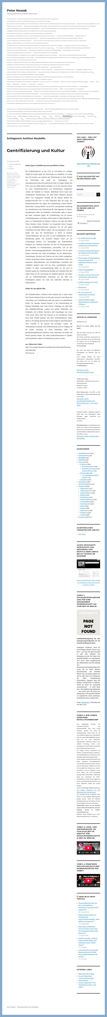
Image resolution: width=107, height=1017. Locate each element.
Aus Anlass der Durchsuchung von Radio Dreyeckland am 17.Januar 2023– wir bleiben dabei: (27, 67)
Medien (82, 508)
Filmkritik (81, 460)
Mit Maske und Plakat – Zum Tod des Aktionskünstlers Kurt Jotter (21, 60)
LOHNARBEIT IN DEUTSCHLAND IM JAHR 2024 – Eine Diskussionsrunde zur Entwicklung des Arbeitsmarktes (31, 31)
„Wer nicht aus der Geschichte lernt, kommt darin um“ (19, 52)
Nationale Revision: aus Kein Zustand (71, 50)
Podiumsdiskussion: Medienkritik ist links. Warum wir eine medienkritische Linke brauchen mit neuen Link (31, 35)
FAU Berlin (12, 179)
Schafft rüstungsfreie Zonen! (88, 282)
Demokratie (40, 84)
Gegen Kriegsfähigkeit (85, 270)
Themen (44, 116)
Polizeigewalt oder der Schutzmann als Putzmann (76, 45)
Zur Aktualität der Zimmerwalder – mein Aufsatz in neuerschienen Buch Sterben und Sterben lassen (29, 33)
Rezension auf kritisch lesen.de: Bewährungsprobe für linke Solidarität (23, 93)
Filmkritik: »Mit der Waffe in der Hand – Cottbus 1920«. (45, 52)
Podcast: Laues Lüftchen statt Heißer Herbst (17, 50)
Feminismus (84, 497)
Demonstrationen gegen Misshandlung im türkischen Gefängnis (88, 302)
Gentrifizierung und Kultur (36, 150)
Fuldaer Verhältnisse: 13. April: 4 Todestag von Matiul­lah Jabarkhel (21, 72)
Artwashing (15, 176)
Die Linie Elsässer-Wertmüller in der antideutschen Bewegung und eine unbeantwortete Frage (28, 21)
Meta (22, 118)
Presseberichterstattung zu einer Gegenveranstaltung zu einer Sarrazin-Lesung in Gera (27, 123)
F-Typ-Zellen (24, 84)
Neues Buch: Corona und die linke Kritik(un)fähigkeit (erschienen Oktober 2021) (25, 109)
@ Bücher (83, 464)
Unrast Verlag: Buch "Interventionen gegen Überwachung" (86, 978)
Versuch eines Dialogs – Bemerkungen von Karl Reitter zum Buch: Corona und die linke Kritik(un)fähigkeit (64, 93)
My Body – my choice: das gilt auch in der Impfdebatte (71, 88)
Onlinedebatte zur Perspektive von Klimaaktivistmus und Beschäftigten (45, 50)
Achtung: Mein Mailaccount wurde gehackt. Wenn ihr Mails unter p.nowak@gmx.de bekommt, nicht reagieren (32, 55)
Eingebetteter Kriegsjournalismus (84, 69)
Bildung (82, 495)
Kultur (11, 166)
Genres (50, 116)
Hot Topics (82, 534)
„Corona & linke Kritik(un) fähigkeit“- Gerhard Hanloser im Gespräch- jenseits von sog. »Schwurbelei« (29, 111)
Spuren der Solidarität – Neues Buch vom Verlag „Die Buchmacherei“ (22, 38)
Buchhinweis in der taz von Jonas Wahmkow (88, 91)
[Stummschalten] (95, 852)
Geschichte (82, 482)
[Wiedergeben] (79, 852)
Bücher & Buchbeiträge (79, 116)
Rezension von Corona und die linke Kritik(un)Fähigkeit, (19, 91)
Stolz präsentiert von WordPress (28, 1007)
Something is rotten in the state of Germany (64, 69)
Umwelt (82, 515)
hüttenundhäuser (15, 164)
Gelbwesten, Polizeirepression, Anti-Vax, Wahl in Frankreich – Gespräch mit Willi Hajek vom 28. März (29, 79)
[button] (82, 223)
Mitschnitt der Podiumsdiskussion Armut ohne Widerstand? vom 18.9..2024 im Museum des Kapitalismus (65, 28)
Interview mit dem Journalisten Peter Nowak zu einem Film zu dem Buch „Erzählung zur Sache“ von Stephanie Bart (59, 40)
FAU (8, 179)
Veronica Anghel (84, 517)
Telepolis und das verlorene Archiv (14, 26)
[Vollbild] (98, 852)
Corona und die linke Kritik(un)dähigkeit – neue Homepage (20, 57)
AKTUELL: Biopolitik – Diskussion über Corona (29, 116)
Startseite (9, 116)
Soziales (11, 168)
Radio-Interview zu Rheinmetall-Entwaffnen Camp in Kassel (72, 55)
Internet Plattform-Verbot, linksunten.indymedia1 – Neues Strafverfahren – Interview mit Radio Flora (30, 69)
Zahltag (8, 84)
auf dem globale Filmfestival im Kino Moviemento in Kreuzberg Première (88, 790)
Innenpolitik (84, 502)
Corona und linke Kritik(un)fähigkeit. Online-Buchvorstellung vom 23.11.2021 (61, 109)
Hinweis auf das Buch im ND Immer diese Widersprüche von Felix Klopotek (24, 96)
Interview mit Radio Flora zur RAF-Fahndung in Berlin (19, 40)
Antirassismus (83, 455)
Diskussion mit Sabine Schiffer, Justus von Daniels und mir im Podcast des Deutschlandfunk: (27, 43)
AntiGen (11, 173)
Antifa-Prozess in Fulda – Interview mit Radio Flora (18, 126)
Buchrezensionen (88, 466)
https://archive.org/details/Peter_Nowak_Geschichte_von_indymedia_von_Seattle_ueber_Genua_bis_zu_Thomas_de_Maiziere (88, 582)
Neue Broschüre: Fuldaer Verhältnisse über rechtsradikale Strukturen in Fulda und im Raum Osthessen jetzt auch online (65, 72)
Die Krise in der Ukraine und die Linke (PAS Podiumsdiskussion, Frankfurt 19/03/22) (25, 74)
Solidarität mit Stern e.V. (80, 35)
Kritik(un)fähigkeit (83, 86)
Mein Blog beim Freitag (86, 974)
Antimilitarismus (84, 453)
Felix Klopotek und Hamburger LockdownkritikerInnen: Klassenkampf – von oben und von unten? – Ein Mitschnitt (33, 81)
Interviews (83, 480)
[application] (88, 848)
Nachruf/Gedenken (84, 484)
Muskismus (82, 287)
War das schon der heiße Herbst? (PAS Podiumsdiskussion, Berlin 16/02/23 (73, 47)
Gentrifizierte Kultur (12, 180)
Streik (97, 81)
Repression (84, 510)
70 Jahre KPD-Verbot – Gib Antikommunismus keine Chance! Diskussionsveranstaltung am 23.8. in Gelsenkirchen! (32, 18)
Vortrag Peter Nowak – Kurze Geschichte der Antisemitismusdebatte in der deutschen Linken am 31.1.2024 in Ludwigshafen (35, 45)
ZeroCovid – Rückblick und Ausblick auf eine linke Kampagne (74, 81)
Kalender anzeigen (92, 221)
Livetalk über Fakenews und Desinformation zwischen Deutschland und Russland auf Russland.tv (48, 118)
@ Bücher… (57, 116)
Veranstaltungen (67, 116)
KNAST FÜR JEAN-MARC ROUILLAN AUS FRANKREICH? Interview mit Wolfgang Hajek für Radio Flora (30, 121)
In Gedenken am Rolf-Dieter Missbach (65, 35)
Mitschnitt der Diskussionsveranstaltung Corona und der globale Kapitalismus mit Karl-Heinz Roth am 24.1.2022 (32, 88)
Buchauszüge (84, 473)
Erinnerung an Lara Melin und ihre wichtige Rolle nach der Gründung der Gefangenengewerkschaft (29, 98)
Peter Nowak (17, 10)
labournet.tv (86, 702)
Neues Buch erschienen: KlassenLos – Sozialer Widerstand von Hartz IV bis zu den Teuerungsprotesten (30, 47)
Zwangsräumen (32, 84)
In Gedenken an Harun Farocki (61, 121)
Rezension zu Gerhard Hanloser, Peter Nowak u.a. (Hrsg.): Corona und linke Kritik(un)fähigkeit (55, 91)
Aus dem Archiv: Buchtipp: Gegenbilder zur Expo (88, 23)
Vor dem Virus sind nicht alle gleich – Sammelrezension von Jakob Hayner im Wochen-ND (63, 96)
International (84, 504)
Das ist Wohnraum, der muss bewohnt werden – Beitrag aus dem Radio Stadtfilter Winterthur (61, 38)
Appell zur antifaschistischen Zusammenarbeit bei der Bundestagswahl (23, 28)
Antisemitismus (15, 84)
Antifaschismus (85, 491)
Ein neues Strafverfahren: (56, 67)
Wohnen (92, 81)
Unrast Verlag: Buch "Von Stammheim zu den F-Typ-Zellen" (87, 985)
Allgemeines (84, 488)
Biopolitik (81, 458)
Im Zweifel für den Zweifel (87, 238)
